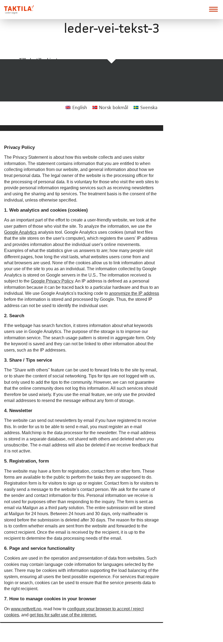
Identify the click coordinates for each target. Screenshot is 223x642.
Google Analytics (20, 232)
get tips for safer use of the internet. (63, 615)
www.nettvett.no (26, 609)
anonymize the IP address (134, 293)
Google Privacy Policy (52, 281)
